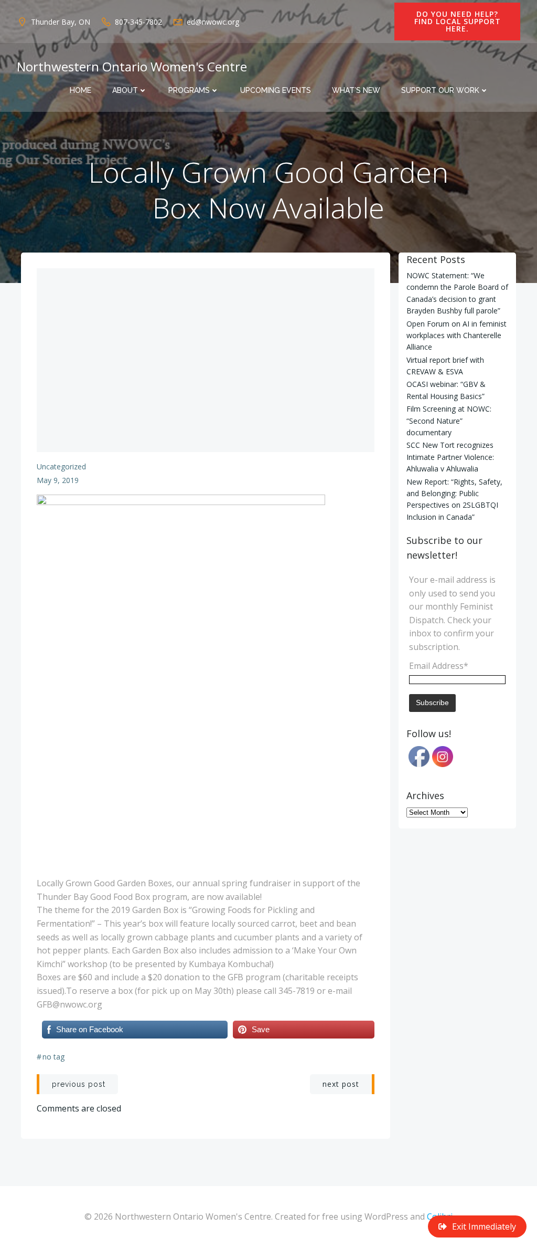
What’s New (356, 90)
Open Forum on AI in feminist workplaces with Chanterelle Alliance (456, 335)
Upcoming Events (275, 90)
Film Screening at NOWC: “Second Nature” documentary (448, 420)
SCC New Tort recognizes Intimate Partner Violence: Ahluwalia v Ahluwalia (450, 457)
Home (80, 90)
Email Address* (438, 666)
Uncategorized (61, 466)
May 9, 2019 (58, 480)
